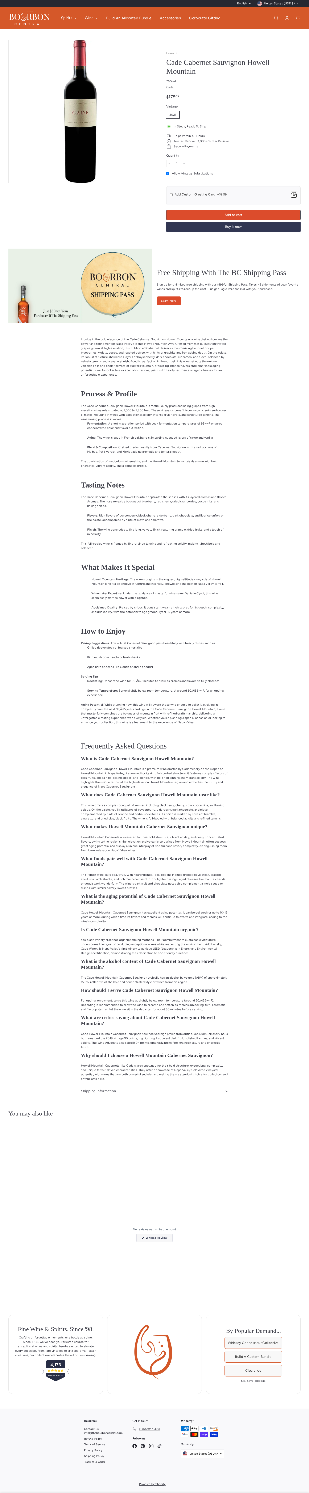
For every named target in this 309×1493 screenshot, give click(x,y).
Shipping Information (98, 1091)
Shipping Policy (94, 1456)
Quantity (172, 155)
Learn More (169, 301)
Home (170, 53)
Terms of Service (95, 1444)
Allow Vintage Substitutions (192, 173)
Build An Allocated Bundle (129, 18)
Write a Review (159, 1239)
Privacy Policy (93, 1450)
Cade (169, 87)
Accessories (170, 18)
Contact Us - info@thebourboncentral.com (103, 1431)
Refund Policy (93, 1438)
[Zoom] (80, 111)
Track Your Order (94, 1461)
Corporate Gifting (205, 18)
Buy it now (233, 227)
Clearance (253, 1370)
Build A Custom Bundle (253, 1357)
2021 (172, 115)
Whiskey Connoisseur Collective (253, 1343)
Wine (90, 18)
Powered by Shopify (152, 1484)
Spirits (67, 18)
